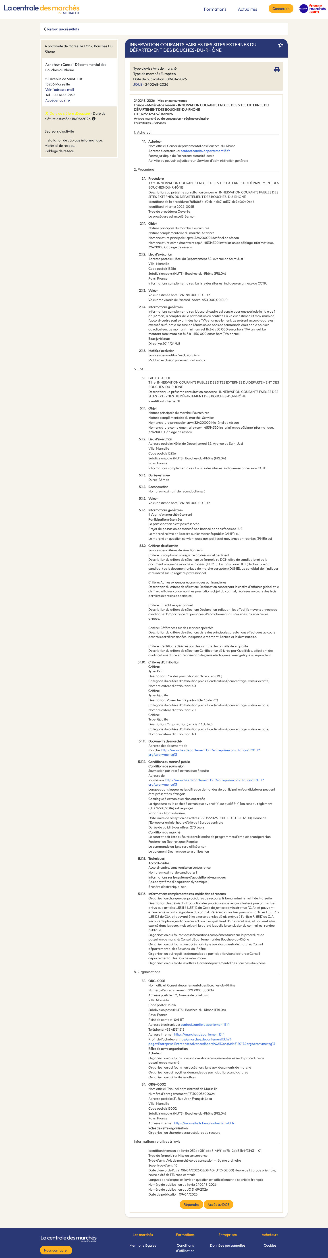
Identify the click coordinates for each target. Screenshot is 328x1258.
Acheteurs (270, 1234)
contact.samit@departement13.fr (205, 151)
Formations (215, 9)
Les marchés (143, 1234)
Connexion (281, 8)
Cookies (270, 1245)
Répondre (191, 1204)
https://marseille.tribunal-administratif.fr (204, 1123)
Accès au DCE (218, 1204)
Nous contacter (56, 1250)
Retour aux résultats (63, 29)
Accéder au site (57, 100)
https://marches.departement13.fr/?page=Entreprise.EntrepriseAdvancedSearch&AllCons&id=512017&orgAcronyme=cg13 (211, 1041)
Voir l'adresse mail (59, 89)
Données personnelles (227, 1245)
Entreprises (227, 1234)
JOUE (137, 84)
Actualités (247, 9)
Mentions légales (142, 1245)
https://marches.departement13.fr (199, 1034)
